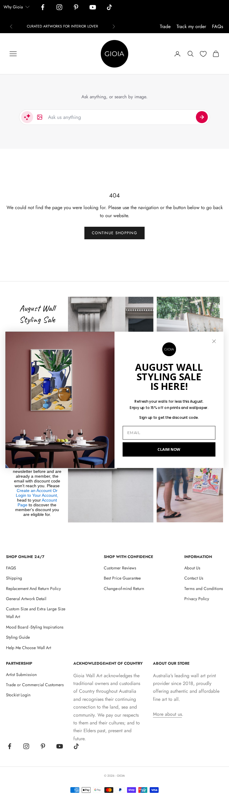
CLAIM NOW (168, 449)
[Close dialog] (214, 341)
